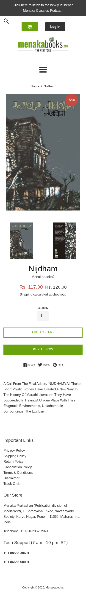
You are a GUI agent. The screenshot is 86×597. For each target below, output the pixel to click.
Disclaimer (11, 478)
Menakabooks (54, 587)
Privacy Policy (14, 450)
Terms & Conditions (18, 472)
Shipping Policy (14, 456)
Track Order (12, 484)
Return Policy (13, 461)
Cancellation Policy (17, 467)
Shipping (26, 294)
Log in (55, 27)
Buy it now (43, 349)
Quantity (43, 308)
